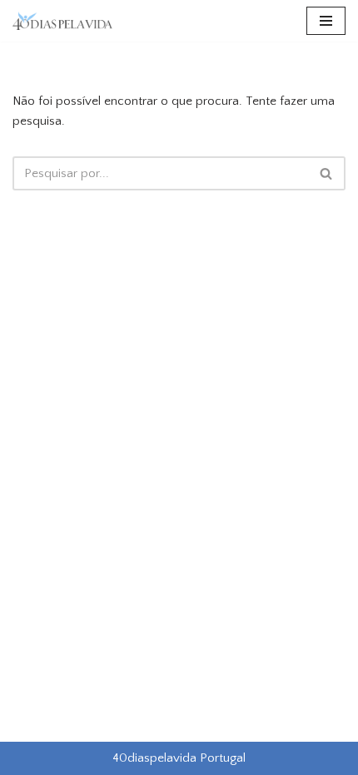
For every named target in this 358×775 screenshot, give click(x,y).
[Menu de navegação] (326, 21)
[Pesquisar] (327, 173)
